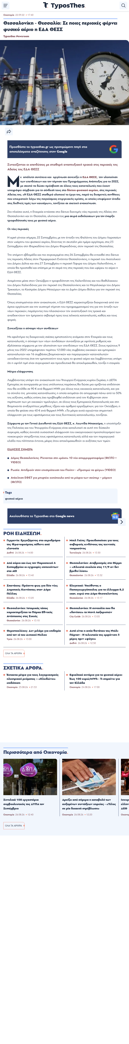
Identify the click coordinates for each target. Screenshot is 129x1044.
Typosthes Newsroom (16, 36)
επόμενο (122, 522)
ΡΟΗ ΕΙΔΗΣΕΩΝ (21, 533)
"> (48, 149)
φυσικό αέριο (14, 499)
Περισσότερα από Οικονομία (35, 752)
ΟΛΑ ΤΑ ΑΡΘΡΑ (13, 653)
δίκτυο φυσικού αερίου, (82, 190)
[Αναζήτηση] (123, 5)
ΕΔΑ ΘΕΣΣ (89, 177)
